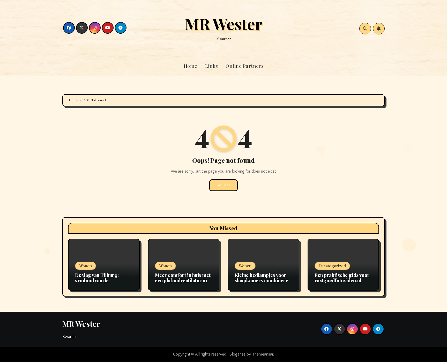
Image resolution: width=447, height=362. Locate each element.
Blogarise (237, 354)
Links (211, 66)
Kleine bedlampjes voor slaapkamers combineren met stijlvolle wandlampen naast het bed (263, 283)
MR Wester (223, 23)
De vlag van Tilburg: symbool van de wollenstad (97, 280)
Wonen (85, 265)
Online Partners (245, 66)
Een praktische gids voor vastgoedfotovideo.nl (342, 278)
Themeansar (262, 354)
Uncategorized (332, 265)
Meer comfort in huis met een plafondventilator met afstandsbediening (183, 280)
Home (190, 66)
